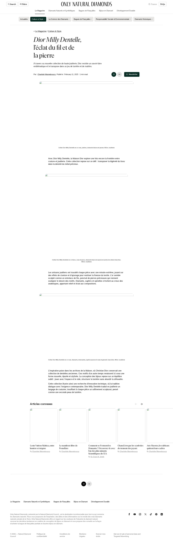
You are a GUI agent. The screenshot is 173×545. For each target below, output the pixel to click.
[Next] (141, 404)
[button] (152, 4)
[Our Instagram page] (140, 514)
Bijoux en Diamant (106, 11)
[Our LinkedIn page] (162, 514)
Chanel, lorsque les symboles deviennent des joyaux (130, 447)
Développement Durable (126, 11)
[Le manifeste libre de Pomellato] (73, 425)
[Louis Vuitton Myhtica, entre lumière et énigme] (44, 425)
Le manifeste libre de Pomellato (68, 447)
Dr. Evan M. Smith (97, 457)
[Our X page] (145, 514)
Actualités (24, 19)
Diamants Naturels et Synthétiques (61, 11)
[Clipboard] (119, 74)
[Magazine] (86, 4)
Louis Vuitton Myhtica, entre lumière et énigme (42, 447)
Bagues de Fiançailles (87, 11)
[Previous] (136, 404)
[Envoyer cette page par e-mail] (113, 74)
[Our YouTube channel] (135, 514)
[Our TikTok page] (151, 514)
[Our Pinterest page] (156, 514)
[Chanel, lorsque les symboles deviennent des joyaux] (131, 425)
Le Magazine (40, 11)
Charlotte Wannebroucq (46, 74)
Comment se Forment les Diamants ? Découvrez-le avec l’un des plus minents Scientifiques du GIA (101, 449)
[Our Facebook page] (129, 514)
